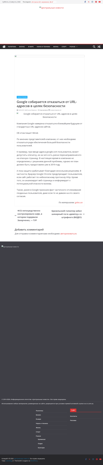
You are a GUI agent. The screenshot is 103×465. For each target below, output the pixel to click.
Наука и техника (43, 47)
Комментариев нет (55, 110)
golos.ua (78, 202)
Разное (72, 47)
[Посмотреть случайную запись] (99, 46)
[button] (76, 46)
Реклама (73, 420)
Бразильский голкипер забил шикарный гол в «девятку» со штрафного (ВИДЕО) (67, 214)
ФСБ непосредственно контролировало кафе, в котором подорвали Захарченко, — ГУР (30, 215)
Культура (41, 448)
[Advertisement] (51, 29)
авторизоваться (68, 233)
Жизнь (55, 47)
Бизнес (22, 47)
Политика (12, 47)
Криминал (41, 439)
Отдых (40, 443)
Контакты (73, 416)
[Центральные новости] (4, 46)
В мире (31, 47)
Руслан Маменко (32, 110)
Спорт (64, 47)
